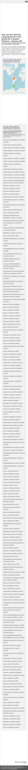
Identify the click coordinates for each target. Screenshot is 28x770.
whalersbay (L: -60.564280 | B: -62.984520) (12, 724)
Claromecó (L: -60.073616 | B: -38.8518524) (12, 365)
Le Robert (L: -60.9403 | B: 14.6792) (10, 485)
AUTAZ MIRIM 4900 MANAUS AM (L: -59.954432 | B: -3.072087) (13, 239)
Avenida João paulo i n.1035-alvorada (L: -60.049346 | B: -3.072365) (14, 300)
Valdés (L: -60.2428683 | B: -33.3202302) (11, 702)
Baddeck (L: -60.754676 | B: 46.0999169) (11, 304)
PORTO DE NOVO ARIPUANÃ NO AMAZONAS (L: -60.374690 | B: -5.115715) (13, 568)
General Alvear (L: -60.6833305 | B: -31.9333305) (13, 439)
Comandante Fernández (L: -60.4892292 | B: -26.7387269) (12, 382)
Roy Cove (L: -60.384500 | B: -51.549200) (11, 596)
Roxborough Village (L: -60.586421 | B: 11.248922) (13, 594)
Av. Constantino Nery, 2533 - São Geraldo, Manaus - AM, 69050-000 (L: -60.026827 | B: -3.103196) (13, 272)
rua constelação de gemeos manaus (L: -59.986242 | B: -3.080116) (14, 603)
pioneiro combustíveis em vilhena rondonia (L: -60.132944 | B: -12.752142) (12, 560)
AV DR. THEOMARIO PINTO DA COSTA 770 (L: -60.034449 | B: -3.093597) (12, 254)
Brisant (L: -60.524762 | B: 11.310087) (11, 327)
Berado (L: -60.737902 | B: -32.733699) (11, 312)
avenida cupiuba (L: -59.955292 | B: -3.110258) (12, 286)
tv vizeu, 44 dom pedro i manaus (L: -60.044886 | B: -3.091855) (13, 698)
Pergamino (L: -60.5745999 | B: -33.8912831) (12, 550)
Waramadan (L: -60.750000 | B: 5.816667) (11, 721)
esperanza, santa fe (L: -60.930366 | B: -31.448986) (13, 422)
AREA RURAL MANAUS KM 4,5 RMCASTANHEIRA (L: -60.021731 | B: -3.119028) (13, 229)
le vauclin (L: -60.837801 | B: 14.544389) (11, 487)
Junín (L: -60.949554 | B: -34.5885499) (11, 476)
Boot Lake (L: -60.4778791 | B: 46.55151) (11, 321)
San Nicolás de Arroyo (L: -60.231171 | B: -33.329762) (11, 649)
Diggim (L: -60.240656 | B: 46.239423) (11, 400)
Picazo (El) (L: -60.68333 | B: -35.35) (10, 556)
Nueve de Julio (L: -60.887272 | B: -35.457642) (12, 534)
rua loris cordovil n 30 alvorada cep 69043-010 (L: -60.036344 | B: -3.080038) (13, 621)
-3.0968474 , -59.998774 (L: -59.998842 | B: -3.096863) (12, 165)
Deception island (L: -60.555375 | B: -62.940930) (13, 391)
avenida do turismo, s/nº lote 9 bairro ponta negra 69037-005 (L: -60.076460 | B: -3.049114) (13, 295)
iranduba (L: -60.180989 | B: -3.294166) (11, 473)
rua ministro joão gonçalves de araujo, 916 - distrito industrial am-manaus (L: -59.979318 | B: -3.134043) (13, 626)
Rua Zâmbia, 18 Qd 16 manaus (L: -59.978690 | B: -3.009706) (13, 641)
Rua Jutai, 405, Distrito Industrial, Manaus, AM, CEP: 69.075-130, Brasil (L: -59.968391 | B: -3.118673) (13, 616)
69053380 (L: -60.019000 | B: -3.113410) (11, 185)
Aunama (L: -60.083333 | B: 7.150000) (11, 235)
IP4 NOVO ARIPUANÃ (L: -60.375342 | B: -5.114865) (13, 463)
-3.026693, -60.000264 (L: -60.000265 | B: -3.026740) (14, 150)
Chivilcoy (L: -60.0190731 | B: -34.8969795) (12, 359)
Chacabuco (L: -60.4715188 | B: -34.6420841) (12, 354)
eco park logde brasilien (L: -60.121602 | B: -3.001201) (12, 412)
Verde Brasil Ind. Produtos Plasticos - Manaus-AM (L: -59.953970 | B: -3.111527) (13, 712)
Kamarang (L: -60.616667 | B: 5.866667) (11, 479)
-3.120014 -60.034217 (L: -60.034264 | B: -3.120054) (14, 174)
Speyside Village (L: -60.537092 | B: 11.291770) (13, 661)
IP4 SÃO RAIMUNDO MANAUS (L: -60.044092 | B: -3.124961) (13, 467)
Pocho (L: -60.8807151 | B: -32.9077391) (11, 564)
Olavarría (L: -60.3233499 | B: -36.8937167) (12, 537)
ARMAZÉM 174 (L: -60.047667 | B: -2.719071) (12, 232)
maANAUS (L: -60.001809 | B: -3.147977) (11, 490)
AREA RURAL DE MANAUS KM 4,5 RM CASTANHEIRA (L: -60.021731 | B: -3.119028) (12, 216)
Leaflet (16, 92)
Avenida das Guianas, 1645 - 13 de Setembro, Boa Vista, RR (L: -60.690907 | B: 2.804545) (13, 290)
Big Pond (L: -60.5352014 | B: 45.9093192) (12, 315)
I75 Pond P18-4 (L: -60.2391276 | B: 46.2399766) (13, 450)
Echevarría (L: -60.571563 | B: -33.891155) (11, 408)
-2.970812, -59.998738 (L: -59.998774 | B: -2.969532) (14, 147)
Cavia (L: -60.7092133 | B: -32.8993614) (11, 343)
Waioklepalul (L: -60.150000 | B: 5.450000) (12, 718)
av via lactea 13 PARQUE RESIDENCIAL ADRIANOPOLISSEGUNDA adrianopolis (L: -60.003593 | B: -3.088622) (12, 266)
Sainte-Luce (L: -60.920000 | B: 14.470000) (12, 645)
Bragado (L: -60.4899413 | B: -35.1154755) (12, 324)
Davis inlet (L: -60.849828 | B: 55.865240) (11, 389)
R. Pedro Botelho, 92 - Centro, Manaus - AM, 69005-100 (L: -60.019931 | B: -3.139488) (13, 579)
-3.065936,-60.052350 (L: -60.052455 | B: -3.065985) (14, 158)
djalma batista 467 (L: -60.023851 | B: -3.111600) (13, 403)
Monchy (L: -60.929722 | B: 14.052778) (11, 515)
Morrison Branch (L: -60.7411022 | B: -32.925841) (13, 517)
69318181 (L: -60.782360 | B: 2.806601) (11, 194)
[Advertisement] (14, 18)
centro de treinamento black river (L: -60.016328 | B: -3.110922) (13, 347)
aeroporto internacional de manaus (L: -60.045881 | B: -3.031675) (13, 200)
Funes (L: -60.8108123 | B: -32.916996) (11, 430)
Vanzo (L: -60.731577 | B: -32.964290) (11, 705)
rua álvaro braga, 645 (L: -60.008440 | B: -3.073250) (13, 599)
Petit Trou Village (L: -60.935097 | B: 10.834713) (13, 553)
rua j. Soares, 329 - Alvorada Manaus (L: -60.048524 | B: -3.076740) (14, 141)
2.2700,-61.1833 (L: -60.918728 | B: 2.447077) (12, 144)
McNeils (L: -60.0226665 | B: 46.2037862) (11, 512)
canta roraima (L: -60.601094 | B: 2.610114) (12, 334)
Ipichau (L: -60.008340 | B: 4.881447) (10, 471)
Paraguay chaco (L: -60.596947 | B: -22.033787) (13, 539)
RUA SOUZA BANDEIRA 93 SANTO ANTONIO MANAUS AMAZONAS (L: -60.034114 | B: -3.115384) (13, 636)
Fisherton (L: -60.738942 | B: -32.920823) (11, 428)
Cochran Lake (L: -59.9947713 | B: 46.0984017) (13, 368)
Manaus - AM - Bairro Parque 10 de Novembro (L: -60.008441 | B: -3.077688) (13, 500)
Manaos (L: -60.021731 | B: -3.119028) (11, 493)
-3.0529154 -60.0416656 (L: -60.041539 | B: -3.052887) (12, 154)
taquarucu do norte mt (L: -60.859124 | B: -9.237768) (13, 675)
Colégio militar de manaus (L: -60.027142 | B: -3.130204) (12, 372)
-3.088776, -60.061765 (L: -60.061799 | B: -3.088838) (14, 161)
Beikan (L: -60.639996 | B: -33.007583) (11, 307)
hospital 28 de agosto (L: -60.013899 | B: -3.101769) (13, 447)
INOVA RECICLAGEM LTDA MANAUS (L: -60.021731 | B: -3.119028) (14, 454)
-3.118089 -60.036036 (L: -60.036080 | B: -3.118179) (13, 172)
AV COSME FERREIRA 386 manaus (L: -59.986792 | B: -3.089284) (13, 249)
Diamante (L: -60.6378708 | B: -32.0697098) (12, 394)
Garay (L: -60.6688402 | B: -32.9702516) (11, 436)
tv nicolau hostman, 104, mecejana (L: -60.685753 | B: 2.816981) (13, 693)
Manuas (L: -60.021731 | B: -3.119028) (11, 504)
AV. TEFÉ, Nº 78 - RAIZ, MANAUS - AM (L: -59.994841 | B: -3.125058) (14, 277)
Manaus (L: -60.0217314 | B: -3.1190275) (11, 496)
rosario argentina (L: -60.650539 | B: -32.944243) (13, 591)
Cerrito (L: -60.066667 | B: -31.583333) (11, 351)
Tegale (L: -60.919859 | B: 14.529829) (11, 678)
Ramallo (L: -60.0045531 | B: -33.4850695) (12, 582)
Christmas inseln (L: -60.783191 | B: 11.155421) (12, 362)
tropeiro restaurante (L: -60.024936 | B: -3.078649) (13, 686)
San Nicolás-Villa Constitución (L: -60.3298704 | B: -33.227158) (13, 654)
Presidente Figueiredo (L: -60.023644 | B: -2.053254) (14, 572)
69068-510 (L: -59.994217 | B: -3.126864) (11, 188)
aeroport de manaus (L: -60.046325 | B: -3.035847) (13, 196)
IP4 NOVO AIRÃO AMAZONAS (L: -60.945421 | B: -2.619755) (13, 459)
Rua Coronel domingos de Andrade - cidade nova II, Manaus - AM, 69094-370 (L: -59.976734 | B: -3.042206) (13, 610)
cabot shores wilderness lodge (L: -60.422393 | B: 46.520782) (13, 331)
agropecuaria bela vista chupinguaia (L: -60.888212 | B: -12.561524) (14, 206)
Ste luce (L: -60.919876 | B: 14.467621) (11, 663)
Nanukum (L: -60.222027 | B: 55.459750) (11, 528)
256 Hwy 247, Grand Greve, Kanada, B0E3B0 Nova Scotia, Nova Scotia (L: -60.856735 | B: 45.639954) (13, 181)
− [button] (5, 68)
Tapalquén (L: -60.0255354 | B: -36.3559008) (12, 672)
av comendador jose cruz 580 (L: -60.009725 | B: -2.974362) (13, 244)
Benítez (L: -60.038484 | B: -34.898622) (11, 310)
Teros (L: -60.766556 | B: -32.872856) (10, 680)
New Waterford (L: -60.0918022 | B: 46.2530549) (13, 531)
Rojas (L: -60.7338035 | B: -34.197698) (11, 585)
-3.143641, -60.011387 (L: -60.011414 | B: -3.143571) (14, 177)
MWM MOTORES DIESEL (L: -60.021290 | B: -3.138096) (12, 524)
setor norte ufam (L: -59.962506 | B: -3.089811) (12, 658)
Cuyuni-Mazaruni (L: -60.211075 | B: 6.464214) (12, 386)
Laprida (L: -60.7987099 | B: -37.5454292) (11, 482)
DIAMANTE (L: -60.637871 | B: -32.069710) (12, 397)
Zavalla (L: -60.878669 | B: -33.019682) (11, 727)
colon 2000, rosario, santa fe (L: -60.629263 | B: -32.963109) (12, 377)
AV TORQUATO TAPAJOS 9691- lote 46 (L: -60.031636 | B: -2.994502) (11, 260)
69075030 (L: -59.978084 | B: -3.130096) (11, 191)
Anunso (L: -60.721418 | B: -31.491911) (11, 212)
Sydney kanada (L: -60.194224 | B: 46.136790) (12, 666)
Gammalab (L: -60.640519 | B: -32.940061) (12, 433)
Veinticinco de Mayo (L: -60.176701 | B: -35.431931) (13, 708)
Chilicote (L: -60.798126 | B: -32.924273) (11, 356)
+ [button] (5, 65)
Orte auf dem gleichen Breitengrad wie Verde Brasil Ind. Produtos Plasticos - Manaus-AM (14, 43)
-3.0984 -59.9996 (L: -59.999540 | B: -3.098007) (13, 169)
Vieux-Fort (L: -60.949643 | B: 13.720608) (11, 715)
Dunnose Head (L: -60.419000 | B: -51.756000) (12, 406)
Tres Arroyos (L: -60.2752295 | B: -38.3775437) (12, 683)
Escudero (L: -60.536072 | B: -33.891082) (11, 419)
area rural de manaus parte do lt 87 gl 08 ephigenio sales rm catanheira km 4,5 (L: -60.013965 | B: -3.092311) (13, 223)
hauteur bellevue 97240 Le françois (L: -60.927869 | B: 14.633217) (13, 443)
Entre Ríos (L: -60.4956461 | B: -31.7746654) (12, 416)
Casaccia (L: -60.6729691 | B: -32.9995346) (12, 340)
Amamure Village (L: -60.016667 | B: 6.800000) (12, 209)
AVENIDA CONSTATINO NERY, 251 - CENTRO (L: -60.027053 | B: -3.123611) (13, 282)
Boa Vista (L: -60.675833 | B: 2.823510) (11, 318)
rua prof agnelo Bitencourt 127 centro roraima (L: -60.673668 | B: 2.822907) (13, 631)
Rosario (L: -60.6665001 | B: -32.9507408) (11, 588)
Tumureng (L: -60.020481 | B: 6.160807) (11, 689)
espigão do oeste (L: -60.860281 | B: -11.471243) (13, 425)
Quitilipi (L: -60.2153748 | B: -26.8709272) (11, 574)
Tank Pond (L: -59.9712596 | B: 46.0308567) (12, 669)
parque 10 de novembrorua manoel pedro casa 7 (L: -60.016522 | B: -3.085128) (13, 544)
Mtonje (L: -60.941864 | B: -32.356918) (11, 520)
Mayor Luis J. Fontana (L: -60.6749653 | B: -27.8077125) (11, 508)
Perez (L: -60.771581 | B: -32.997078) (10, 547)
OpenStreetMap (21, 92)
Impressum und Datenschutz (20, 761)
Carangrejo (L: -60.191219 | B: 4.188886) (11, 337)
